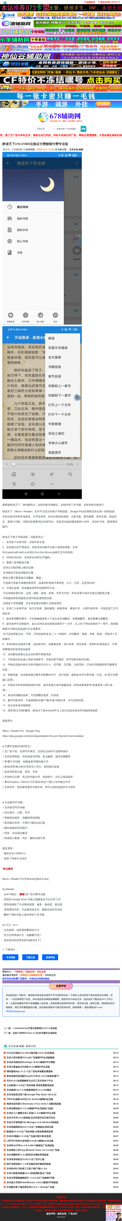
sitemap (61, 1216)
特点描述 (8, 868)
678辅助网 (17, 149)
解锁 (22, 894)
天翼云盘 (30, 957)
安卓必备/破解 (76, 149)
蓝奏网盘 (50, 957)
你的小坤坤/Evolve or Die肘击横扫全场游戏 (35, 1032)
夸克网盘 (10, 957)
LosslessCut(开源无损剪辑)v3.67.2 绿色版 (35, 1028)
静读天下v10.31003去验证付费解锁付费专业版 (35, 143)
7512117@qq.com (15, 1011)
